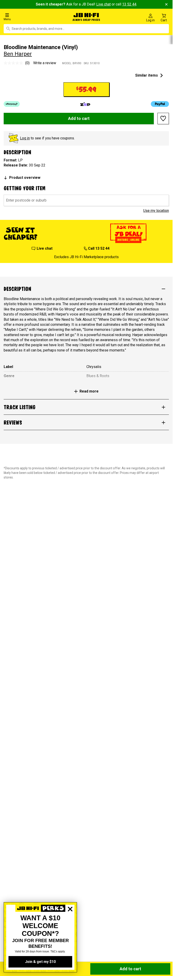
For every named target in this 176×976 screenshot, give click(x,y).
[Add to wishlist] (163, 117)
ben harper (18, 53)
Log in (25, 137)
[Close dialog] (70, 924)
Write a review (44, 62)
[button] (29, 16)
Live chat (103, 4)
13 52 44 (129, 4)
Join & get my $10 (40, 961)
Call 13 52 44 (98, 247)
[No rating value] (14, 61)
